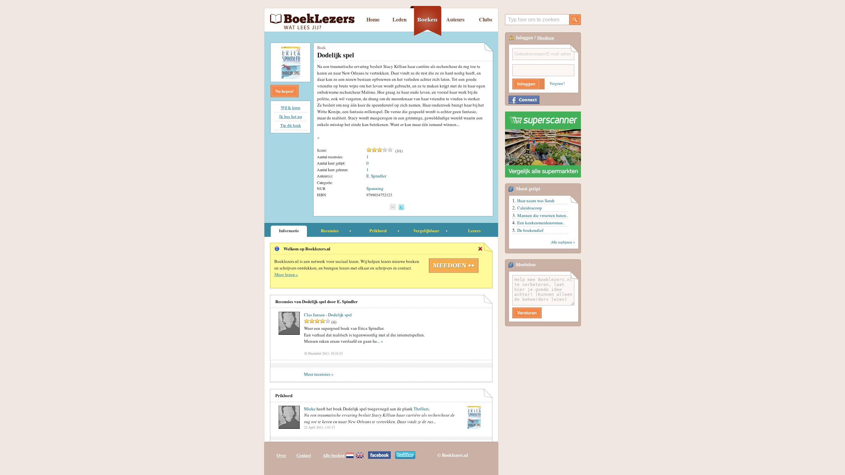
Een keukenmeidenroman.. (541, 223)
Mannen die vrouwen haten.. (542, 215)
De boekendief (530, 230)
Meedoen (545, 37)
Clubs (485, 19)
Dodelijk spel (340, 315)
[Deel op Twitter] (401, 207)
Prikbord (378, 230)
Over (281, 455)
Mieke (310, 409)
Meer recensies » (319, 374)
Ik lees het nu (290, 116)
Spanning (375, 188)
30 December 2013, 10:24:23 (323, 353)
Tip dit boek (290, 125)
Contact (303, 455)
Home (373, 19)
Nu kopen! (284, 91)
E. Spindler (376, 176)
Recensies (330, 230)
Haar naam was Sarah (536, 201)
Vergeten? (557, 83)
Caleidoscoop (529, 208)
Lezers (474, 230)
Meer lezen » (286, 274)
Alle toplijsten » (563, 241)
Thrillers (421, 409)
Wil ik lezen (290, 108)
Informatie (289, 230)
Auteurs (455, 19)
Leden (399, 19)
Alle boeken (334, 455)
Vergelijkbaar (426, 230)
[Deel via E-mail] (392, 207)
